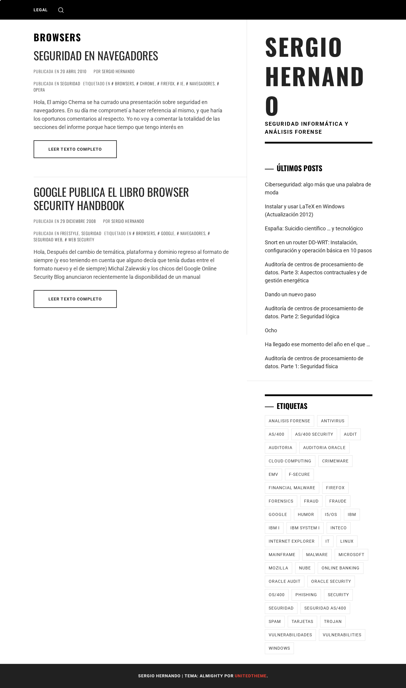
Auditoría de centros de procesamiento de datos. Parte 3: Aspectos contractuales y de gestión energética (316, 272)
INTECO (339, 527)
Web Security (81, 239)
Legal (41, 9)
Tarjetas (302, 621)
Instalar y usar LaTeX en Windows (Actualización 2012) (304, 210)
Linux (347, 541)
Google (167, 233)
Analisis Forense (289, 420)
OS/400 (277, 594)
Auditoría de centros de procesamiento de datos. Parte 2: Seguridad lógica (314, 312)
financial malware (292, 487)
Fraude (338, 501)
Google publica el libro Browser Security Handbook (111, 198)
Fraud (311, 501)
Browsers (124, 83)
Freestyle (69, 233)
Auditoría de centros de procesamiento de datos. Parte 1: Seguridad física (314, 362)
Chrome (147, 83)
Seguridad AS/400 (325, 608)
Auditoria (280, 447)
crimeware (335, 461)
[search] (61, 10)
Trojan (333, 621)
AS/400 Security (314, 434)
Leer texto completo (75, 149)
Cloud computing (290, 461)
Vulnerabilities (342, 634)
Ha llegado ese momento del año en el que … (317, 344)
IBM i (274, 527)
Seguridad (70, 83)
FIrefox (167, 83)
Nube (305, 568)
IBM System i (305, 527)
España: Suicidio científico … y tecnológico (314, 228)
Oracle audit (284, 581)
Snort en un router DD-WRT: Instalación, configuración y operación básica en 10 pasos (318, 246)
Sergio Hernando (118, 71)
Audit (350, 434)
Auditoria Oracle (324, 447)
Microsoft (351, 554)
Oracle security (331, 581)
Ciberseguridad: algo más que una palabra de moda (318, 188)
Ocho (271, 330)
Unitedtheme (251, 675)
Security (338, 594)
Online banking (341, 568)
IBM (352, 514)
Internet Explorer (292, 541)
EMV (273, 474)
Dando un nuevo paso (290, 294)
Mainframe (282, 554)
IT (327, 541)
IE (182, 83)
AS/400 (276, 434)
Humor (306, 514)
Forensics (281, 501)
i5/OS (331, 514)
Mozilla (278, 568)
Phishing (306, 594)
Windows (279, 648)
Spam (275, 621)
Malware (317, 554)
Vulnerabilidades (290, 634)
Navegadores (202, 83)
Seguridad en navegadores (96, 55)
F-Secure (299, 474)
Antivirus (332, 420)
